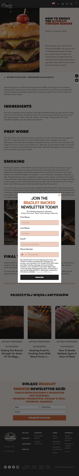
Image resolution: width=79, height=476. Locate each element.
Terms (49, 272)
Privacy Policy (40, 272)
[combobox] (23, 254)
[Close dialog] (59, 195)
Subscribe (39, 277)
